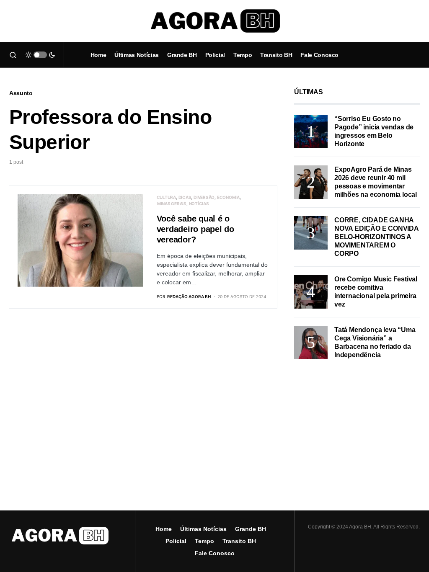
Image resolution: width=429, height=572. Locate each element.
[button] (13, 55)
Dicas (184, 197)
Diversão (204, 197)
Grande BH (250, 529)
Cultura (166, 197)
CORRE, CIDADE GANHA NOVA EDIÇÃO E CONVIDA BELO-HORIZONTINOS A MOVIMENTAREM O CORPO (376, 236)
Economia (228, 197)
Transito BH (239, 541)
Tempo (204, 541)
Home (163, 529)
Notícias (199, 203)
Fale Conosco (215, 553)
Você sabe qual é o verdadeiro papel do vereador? (195, 229)
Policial (175, 541)
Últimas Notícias (203, 529)
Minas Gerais (171, 203)
